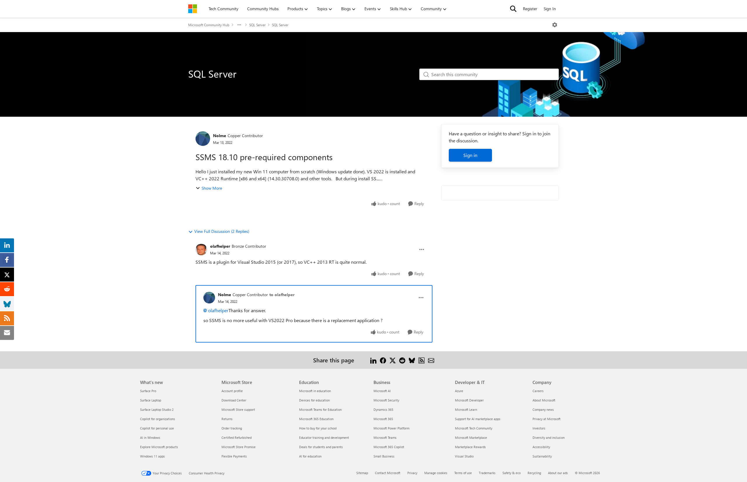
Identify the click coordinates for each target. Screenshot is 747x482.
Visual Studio (464, 456)
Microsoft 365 (383, 419)
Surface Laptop (150, 400)
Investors (539, 428)
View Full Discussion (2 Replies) (221, 231)
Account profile (232, 391)
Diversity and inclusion (549, 437)
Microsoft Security (386, 400)
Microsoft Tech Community (473, 428)
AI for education (310, 456)
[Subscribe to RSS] (421, 360)
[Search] (513, 8)
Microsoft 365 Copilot (389, 447)
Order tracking (231, 428)
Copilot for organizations (157, 419)
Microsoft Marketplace (471, 437)
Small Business (384, 456)
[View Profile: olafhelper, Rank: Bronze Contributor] (201, 249)
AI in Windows (150, 437)
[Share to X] (393, 360)
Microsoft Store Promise (238, 447)
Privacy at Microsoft (547, 419)
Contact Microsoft (387, 473)
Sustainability (542, 456)
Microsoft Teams (385, 437)
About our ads (558, 473)
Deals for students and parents (321, 447)
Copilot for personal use (157, 428)
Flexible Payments (234, 456)
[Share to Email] (431, 360)
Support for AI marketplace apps (477, 419)
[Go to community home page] (192, 8)
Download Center (233, 400)
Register (530, 8)
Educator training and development (324, 437)
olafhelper (220, 246)
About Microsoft (544, 400)
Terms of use (463, 473)
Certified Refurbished (236, 437)
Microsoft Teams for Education (320, 409)
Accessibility (541, 447)
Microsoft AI (382, 391)
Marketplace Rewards (470, 447)
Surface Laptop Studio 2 (157, 409)
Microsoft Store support (238, 409)
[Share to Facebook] (383, 360)
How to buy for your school (318, 428)
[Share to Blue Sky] (412, 360)
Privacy (412, 473)
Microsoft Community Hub (208, 24)
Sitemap (362, 473)
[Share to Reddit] (402, 360)
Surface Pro (148, 391)
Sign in (470, 155)
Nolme (219, 135)
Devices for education (314, 400)
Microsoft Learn (466, 409)
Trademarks (487, 473)
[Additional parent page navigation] (239, 25)
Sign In (550, 8)
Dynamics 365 (383, 409)
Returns (227, 419)
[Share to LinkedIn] (373, 360)
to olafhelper (282, 294)
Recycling (534, 473)
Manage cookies (435, 473)
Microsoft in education (315, 391)
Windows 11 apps (152, 456)
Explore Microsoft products (159, 447)
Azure (459, 391)
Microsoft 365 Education (316, 419)
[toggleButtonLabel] (555, 25)
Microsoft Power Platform (391, 428)
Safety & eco (511, 473)
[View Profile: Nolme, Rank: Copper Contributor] (203, 138)
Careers (538, 391)
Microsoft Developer (469, 400)
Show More (212, 188)
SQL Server (257, 24)
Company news (543, 409)
